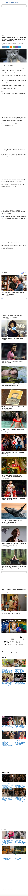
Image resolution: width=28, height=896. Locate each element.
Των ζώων (21, 43)
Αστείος (3, 657)
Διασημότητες (5, 715)
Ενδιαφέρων (5, 772)
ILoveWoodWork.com (11, 2)
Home (2, 35)
